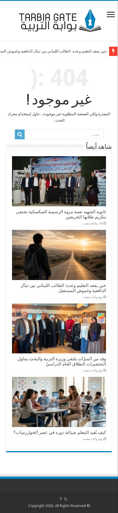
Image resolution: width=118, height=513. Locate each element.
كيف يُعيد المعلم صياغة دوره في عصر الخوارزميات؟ (59, 432)
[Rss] (66, 499)
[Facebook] (60, 499)
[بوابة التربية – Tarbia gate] (59, 20)
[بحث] (20, 134)
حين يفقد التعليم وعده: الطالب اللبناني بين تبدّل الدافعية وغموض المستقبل (63, 288)
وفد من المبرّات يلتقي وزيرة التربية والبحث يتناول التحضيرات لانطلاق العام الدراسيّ (61, 361)
